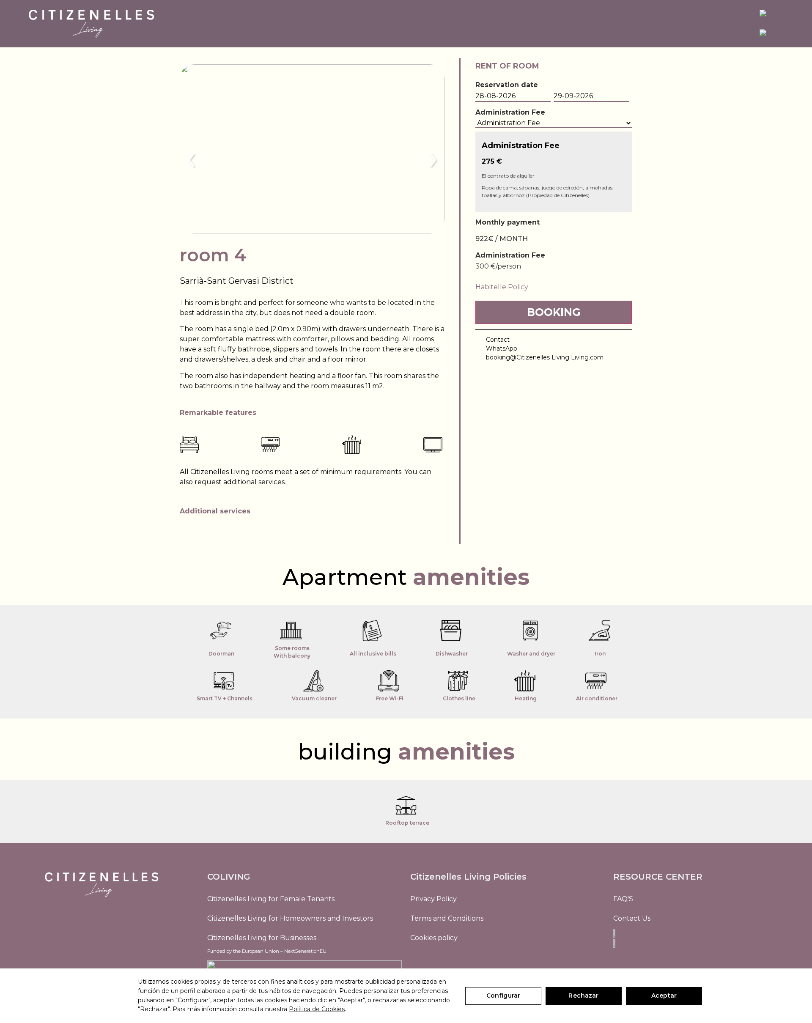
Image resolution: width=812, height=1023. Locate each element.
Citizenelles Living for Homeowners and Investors (290, 918)
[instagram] (418, 961)
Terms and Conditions (446, 918)
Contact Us (631, 918)
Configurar (503, 995)
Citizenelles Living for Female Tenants (271, 899)
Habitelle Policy (501, 287)
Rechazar (583, 995)
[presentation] (191, 157)
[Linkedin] (437, 961)
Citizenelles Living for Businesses (261, 938)
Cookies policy (434, 938)
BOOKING (554, 312)
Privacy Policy (433, 899)
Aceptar (664, 995)
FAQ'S (623, 899)
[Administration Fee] (553, 123)
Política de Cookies (317, 1009)
